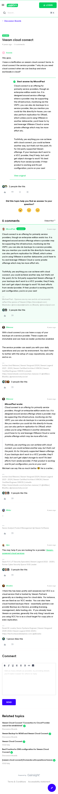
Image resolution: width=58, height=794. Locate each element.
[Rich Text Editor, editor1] (29, 681)
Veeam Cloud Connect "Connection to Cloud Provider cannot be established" (26, 724)
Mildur (8, 510)
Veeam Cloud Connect (12, 741)
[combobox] (29, 13)
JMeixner (9, 327)
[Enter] (4, 13)
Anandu (9, 52)
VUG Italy (6, 744)
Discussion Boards (12, 21)
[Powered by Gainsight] (29, 776)
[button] (3, 6)
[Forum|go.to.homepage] (12, 5)
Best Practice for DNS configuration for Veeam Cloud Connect (25, 751)
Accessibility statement (39, 781)
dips (8, 545)
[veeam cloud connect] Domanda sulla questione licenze (27, 760)
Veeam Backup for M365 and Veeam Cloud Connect (25, 733)
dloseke (9, 585)
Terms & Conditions (17, 781)
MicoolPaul (10, 229)
